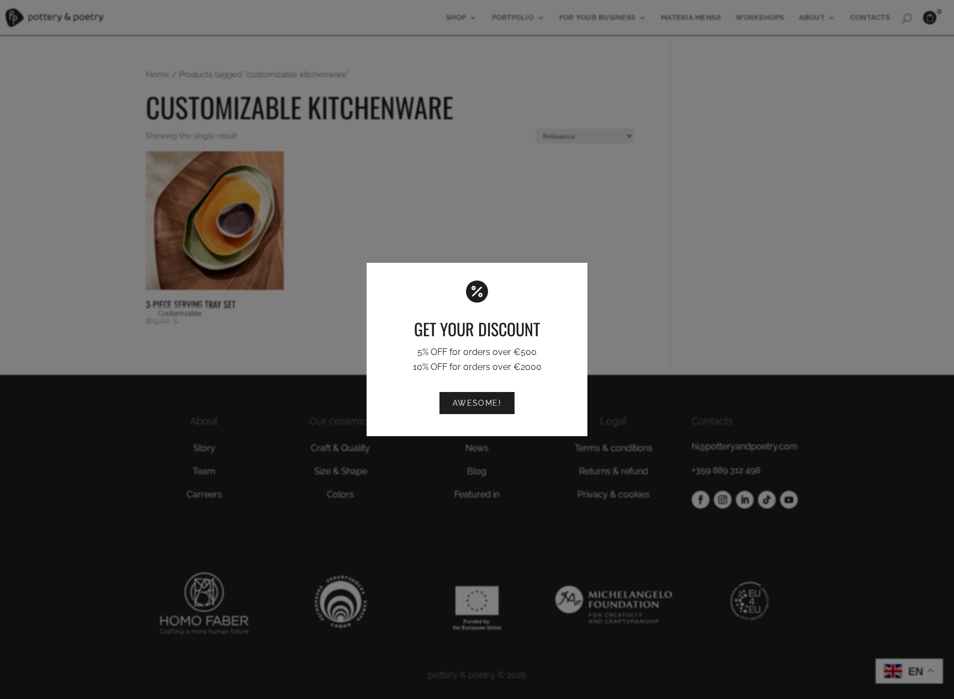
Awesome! (477, 402)
